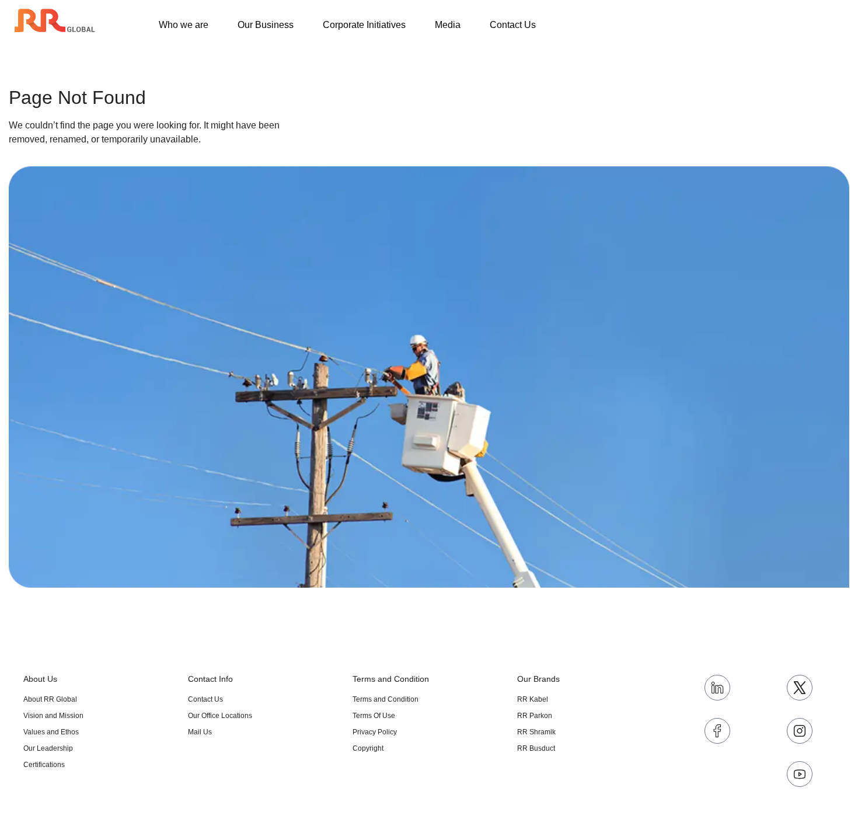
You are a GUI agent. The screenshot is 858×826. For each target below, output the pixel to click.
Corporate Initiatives (364, 25)
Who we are (183, 25)
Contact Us (513, 25)
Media (448, 25)
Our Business (266, 25)
